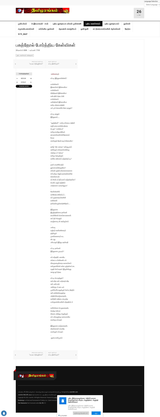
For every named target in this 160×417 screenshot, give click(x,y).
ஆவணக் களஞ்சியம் (67, 29)
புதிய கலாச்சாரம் (93, 24)
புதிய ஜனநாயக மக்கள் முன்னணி (67, 24)
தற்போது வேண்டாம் (81, 413)
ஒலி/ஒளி (84, 29)
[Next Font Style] (31, 82)
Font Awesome (22, 403)
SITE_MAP (22, 34)
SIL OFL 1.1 (42, 403)
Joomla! (20, 395)
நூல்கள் (127, 24)
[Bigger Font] (31, 78)
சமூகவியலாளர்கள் (26, 29)
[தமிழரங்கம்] (42, 10)
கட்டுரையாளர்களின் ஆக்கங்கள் (106, 29)
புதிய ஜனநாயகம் (111, 24)
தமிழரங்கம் (57, 397)
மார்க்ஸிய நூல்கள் (46, 29)
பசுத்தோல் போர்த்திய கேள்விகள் (45, 45)
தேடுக (128, 29)
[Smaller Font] (17, 78)
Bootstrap (21, 400)
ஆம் (96, 413)
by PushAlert (63, 415)
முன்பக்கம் (22, 24)
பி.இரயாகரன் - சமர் (39, 24)
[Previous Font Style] (17, 82)
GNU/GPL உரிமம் (27, 395)
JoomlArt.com (73, 392)
